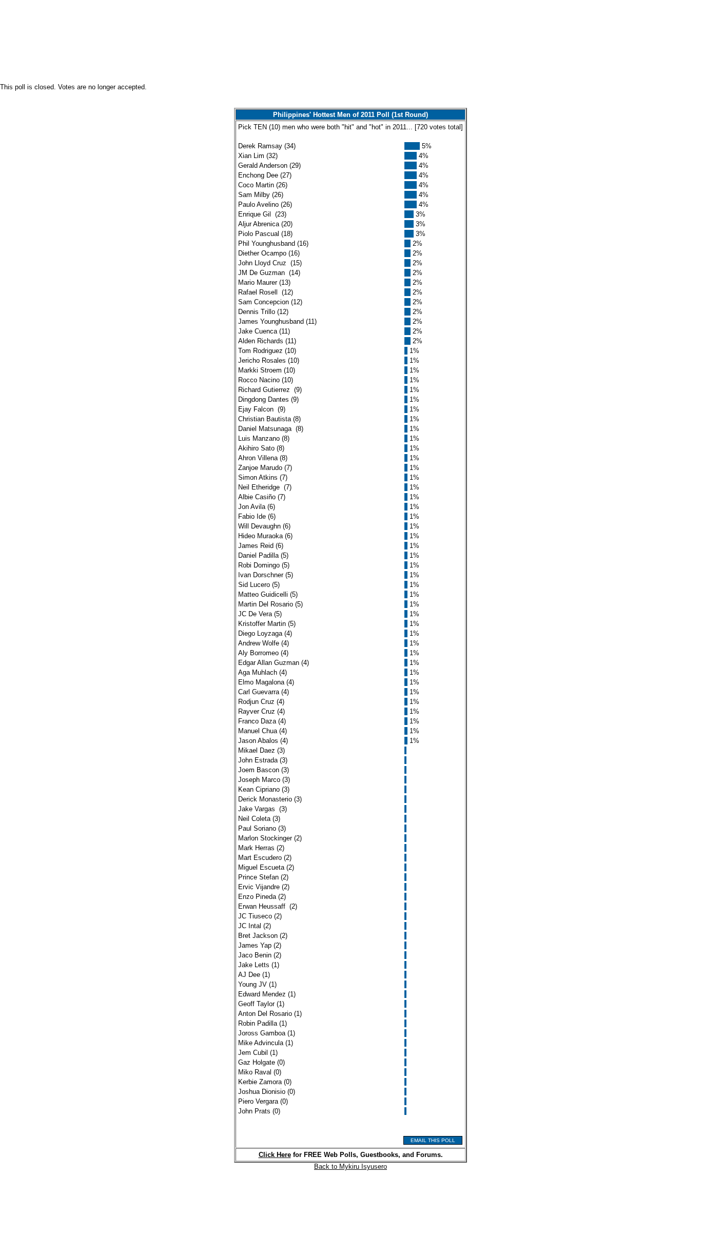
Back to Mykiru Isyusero (350, 1166)
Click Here (275, 1155)
